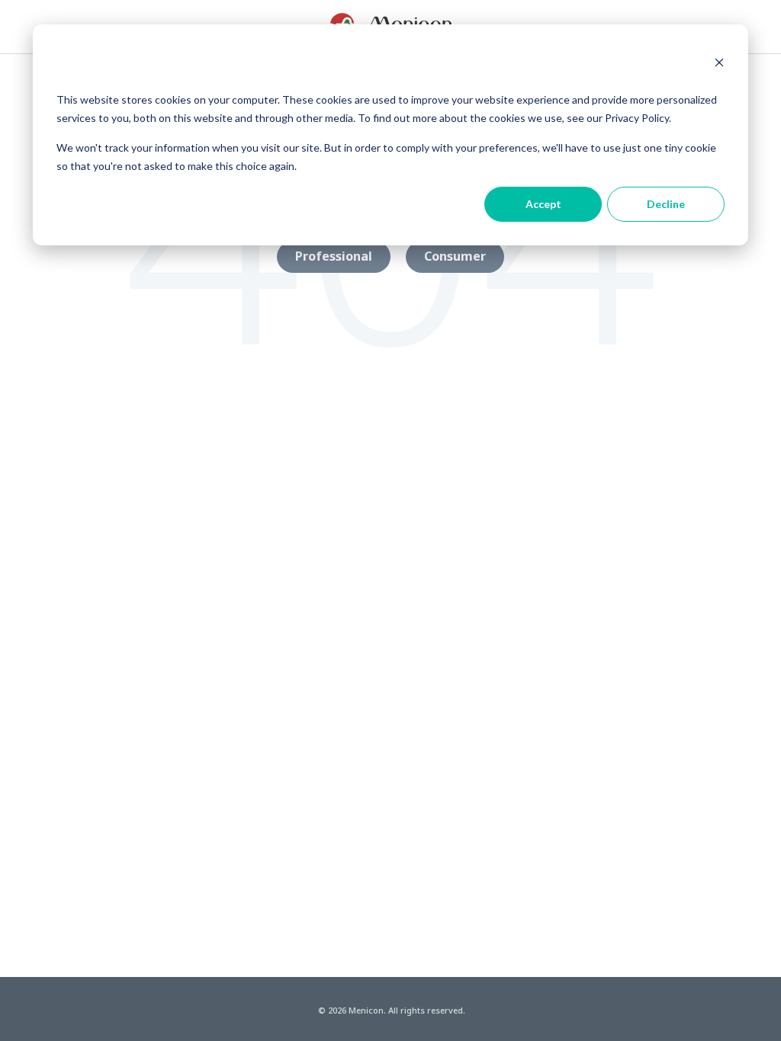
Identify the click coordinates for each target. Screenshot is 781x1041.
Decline (666, 203)
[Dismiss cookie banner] (719, 64)
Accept (543, 203)
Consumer (455, 256)
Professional (333, 256)
